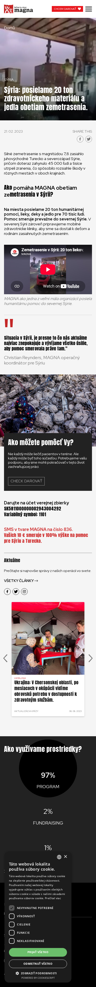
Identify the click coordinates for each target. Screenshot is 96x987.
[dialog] (37, 917)
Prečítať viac (53, 898)
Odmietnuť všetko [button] (37, 964)
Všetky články (19, 581)
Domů (9, 27)
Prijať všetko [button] (37, 952)
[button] (38, 973)
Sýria (9, 79)
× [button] (65, 856)
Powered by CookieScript (38, 977)
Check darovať (26, 481)
